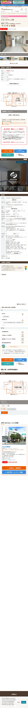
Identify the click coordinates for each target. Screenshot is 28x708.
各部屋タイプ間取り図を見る (14, 115)
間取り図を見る (14, 208)
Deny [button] (19, 702)
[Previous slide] (1, 42)
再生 (3, 405)
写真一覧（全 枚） (14, 63)
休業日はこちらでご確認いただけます (8, 459)
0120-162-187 (12, 462)
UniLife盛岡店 (6, 446)
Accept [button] (23, 702)
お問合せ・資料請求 (8, 151)
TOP (1, 13)
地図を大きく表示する (21, 304)
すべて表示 (3, 409)
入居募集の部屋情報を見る (14, 83)
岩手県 (12, 13)
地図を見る (14, 199)
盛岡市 (14, 13)
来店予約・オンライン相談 (21, 151)
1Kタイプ (4, 412)
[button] (2, 58)
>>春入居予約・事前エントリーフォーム (13, 142)
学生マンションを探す (6, 13)
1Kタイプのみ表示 (11, 409)
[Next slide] (27, 42)
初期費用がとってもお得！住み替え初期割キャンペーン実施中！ (13, 5)
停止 (8, 405)
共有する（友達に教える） (21, 155)
